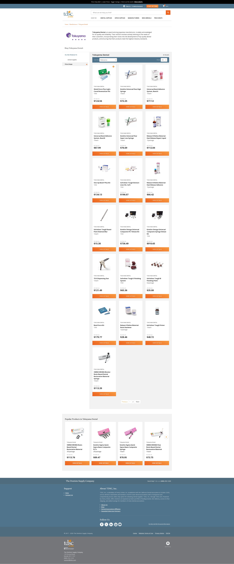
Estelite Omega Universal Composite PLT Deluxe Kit (129, 231)
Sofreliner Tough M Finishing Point (154, 279)
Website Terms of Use (146, 533)
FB (100, 523)
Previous (125, 402)
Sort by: (96, 60)
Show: (158, 60)
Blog (102, 507)
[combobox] (108, 60)
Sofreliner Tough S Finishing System (130, 279)
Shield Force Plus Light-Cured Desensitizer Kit (102, 90)
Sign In (128, 6)
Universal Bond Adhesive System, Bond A (156, 90)
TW (105, 523)
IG (114, 523)
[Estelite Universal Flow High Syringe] (130, 77)
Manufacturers (133, 18)
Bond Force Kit (99, 325)
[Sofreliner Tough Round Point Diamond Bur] (104, 217)
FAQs (67, 493)
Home (66, 24)
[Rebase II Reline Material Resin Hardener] (130, 313)
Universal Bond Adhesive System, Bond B (103, 137)
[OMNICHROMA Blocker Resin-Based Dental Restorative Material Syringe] (104, 359)
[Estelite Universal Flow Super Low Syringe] (130, 123)
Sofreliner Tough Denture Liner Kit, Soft (129, 184)
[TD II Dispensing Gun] (104, 266)
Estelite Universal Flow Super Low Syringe (128, 137)
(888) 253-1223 (166, 481)
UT (119, 523)
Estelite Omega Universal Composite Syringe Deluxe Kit (156, 232)
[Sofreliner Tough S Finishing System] (130, 266)
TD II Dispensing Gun (101, 278)
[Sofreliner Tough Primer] (157, 313)
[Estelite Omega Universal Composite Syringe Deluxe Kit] (157, 217)
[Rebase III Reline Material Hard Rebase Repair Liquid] (157, 123)
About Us (104, 505)
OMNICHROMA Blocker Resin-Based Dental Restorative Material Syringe (102, 375)
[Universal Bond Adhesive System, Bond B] (104, 123)
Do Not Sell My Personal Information (159, 524)
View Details (104, 107)
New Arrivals (146, 18)
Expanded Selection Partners (110, 511)
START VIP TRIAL (152, 6)
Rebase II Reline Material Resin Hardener (129, 326)
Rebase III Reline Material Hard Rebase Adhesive (156, 184)
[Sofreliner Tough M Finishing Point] (157, 266)
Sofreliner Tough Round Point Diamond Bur (102, 231)
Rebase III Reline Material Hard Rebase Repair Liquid (156, 137)
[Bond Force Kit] (104, 313)
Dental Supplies (106, 18)
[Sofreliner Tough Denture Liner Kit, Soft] (130, 170)
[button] (168, 12)
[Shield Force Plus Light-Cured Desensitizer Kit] (104, 77)
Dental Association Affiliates (110, 509)
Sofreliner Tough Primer (156, 325)
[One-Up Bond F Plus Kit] (104, 170)
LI (109, 523)
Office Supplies (120, 18)
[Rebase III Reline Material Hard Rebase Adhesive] (157, 170)
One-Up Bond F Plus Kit (102, 183)
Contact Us (69, 495)
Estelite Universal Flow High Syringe (130, 90)
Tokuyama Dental (83, 24)
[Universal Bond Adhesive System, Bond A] (157, 77)
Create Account (137, 6)
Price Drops (158, 18)
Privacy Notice (159, 533)
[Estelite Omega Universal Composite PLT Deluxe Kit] (130, 217)
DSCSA (168, 533)
